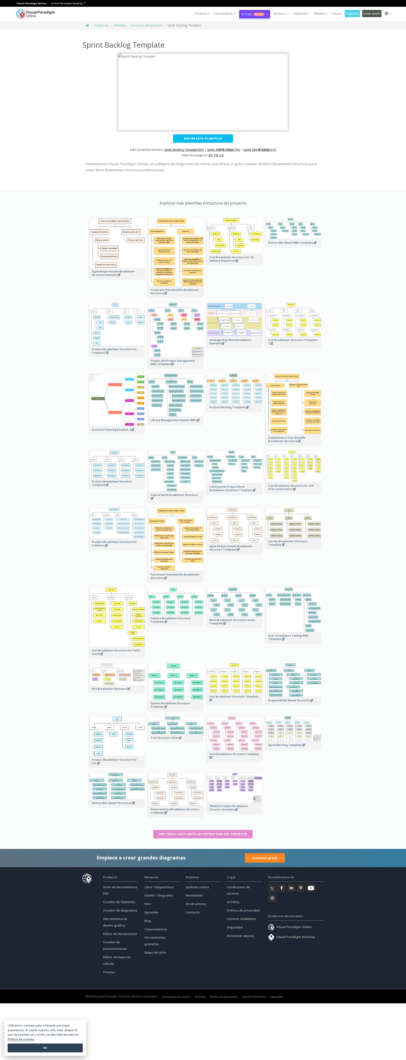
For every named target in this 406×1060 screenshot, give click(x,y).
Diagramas (101, 25)
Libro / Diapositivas (159, 887)
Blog (147, 921)
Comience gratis (264, 858)
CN (221, 155)
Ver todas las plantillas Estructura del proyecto (203, 834)
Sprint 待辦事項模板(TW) (223, 150)
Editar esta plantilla (203, 138)
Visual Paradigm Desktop (67, 3)
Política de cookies (21, 1039)
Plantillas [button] (319, 13)
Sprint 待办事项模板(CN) (259, 150)
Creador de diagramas (120, 910)
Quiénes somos (197, 887)
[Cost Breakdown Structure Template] (234, 702)
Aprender (151, 912)
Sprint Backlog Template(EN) (184, 150)
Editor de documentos (120, 934)
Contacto (193, 912)
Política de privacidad (243, 910)
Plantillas (120, 25)
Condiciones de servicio (176, 996)
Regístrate (352, 13)
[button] (224, 13)
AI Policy (233, 902)
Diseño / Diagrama (158, 895)
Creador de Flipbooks (119, 902)
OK (45, 1047)
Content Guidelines (241, 919)
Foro (147, 904)
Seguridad (234, 927)
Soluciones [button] (300, 13)
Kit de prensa (196, 904)
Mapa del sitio (155, 952)
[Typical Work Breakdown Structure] (175, 500)
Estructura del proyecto (147, 25)
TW (216, 155)
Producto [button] (201, 13)
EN (210, 155)
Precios (337, 13)
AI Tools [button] (252, 14)
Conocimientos (155, 929)
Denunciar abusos (240, 936)
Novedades (194, 895)
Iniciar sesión (371, 13)
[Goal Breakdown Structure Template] (234, 759)
